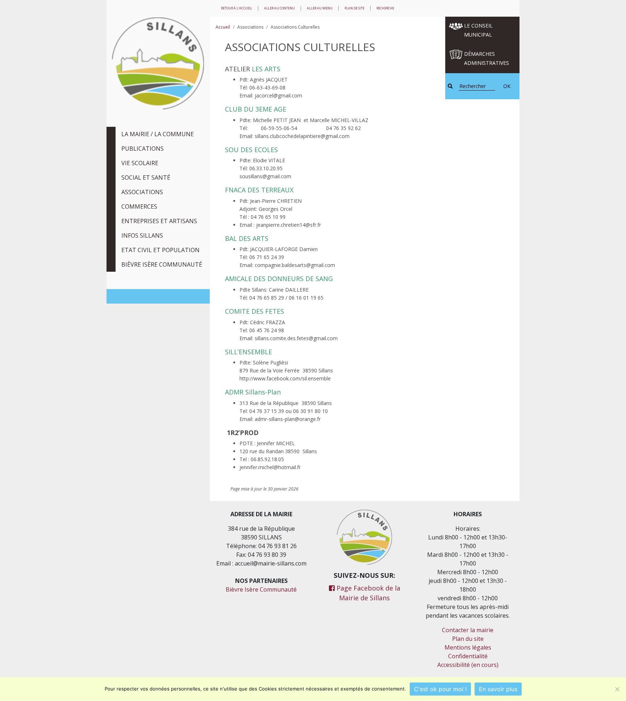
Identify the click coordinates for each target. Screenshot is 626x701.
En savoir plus (498, 689)
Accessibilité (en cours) (467, 665)
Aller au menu (320, 8)
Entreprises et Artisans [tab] (159, 221)
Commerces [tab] (139, 206)
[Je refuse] (617, 689)
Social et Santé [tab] (145, 177)
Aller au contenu (279, 8)
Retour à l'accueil (236, 8)
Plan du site (468, 639)
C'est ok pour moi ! (440, 689)
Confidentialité (468, 656)
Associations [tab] (142, 192)
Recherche (385, 8)
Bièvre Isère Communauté (261, 589)
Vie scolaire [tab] (139, 163)
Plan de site (354, 8)
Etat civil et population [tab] (160, 250)
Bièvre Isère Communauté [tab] (161, 264)
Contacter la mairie (467, 630)
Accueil (223, 27)
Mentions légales (468, 647)
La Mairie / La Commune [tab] (157, 134)
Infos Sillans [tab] (142, 235)
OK (506, 86)
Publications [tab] (142, 149)
